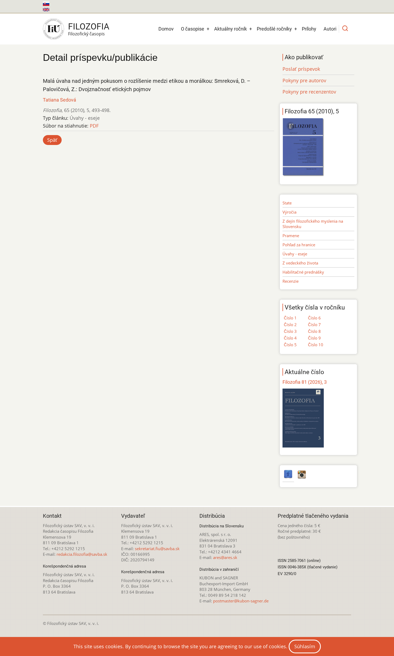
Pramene (291, 235)
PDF (94, 125)
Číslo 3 (290, 331)
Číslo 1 (290, 317)
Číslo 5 (290, 344)
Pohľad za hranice (299, 244)
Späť (52, 140)
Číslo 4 (290, 338)
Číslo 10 (315, 344)
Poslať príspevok (301, 69)
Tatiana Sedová (59, 100)
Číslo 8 (314, 331)
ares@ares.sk (225, 557)
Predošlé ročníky (274, 29)
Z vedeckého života (300, 263)
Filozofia (88, 26)
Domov (166, 29)
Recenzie (291, 281)
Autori (330, 29)
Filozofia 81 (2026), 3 (305, 382)
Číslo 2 (290, 324)
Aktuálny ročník (230, 29)
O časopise (192, 29)
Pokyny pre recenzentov (309, 91)
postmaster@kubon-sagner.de (241, 600)
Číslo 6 (314, 317)
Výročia (289, 212)
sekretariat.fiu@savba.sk (157, 548)
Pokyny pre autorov (304, 80)
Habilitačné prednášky (303, 272)
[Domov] (53, 29)
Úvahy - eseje (295, 253)
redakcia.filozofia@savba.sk (82, 554)
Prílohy (309, 29)
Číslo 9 (314, 338)
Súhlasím (304, 646)
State (287, 203)
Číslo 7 (314, 324)
